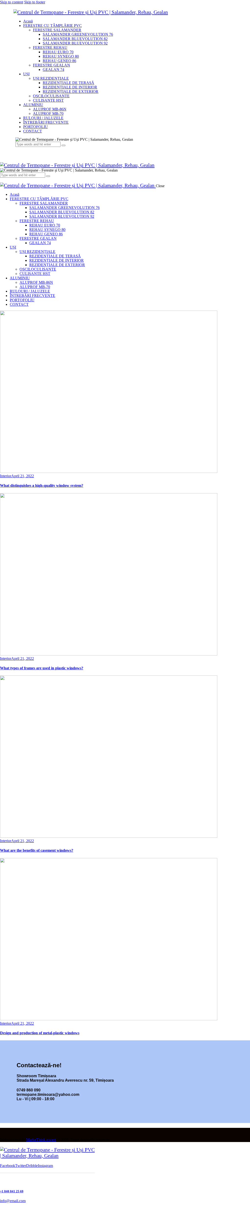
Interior (5, 476)
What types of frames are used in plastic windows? (41, 668)
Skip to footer (34, 2)
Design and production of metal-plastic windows (39, 1033)
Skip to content (11, 2)
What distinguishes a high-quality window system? (41, 485)
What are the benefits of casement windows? (36, 850)
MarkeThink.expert (41, 1140)
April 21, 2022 (22, 476)
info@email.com (13, 1201)
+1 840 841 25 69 (11, 1191)
